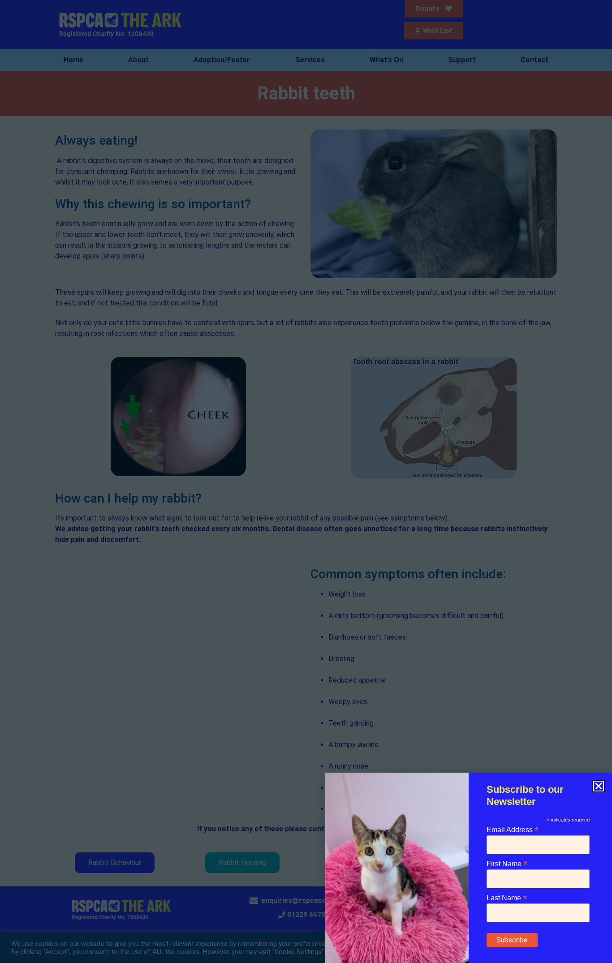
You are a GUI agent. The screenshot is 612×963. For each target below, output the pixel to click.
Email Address (513, 829)
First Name (507, 863)
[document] (306, 481)
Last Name (507, 897)
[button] (598, 786)
